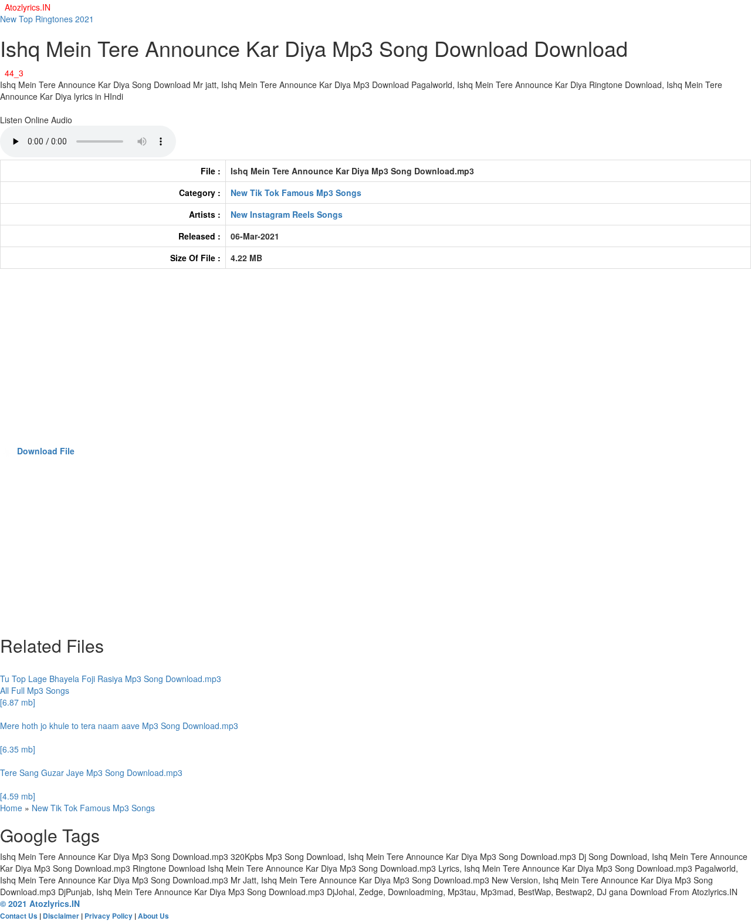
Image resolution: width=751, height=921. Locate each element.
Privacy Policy (108, 916)
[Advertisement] (352, 363)
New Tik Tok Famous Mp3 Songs (296, 192)
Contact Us (19, 916)
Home (11, 808)
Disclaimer (61, 916)
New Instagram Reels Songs (287, 214)
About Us (153, 916)
